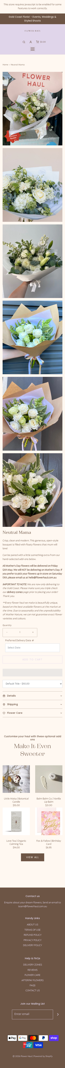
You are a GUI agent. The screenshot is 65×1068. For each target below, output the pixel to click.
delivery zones (15, 592)
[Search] (24, 42)
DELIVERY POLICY (32, 945)
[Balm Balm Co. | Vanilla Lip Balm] (49, 779)
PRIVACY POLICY (32, 940)
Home (5, 65)
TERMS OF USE (32, 930)
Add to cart (32, 659)
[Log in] (31, 42)
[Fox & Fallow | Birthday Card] (49, 821)
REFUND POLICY (32, 935)
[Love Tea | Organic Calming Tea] (16, 821)
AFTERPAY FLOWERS (32, 980)
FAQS (32, 985)
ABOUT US (32, 924)
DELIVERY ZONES (32, 965)
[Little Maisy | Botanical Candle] (16, 779)
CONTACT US (32, 990)
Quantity (7, 625)
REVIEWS (32, 970)
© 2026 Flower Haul (22, 1056)
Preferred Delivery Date (18, 640)
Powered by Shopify (43, 1056)
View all (32, 857)
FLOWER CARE (32, 975)
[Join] (58, 1014)
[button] (32, 108)
